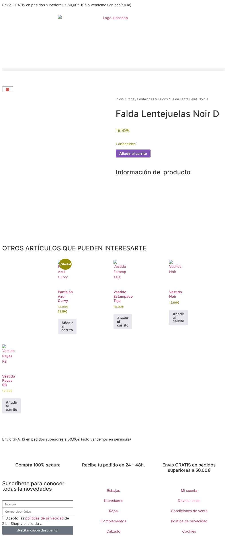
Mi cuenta (189, 490)
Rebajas (113, 490)
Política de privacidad (189, 521)
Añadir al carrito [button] (67, 326)
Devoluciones (189, 500)
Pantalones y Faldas (152, 99)
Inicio (120, 99)
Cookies (189, 531)
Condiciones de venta (189, 511)
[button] (113, 69)
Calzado (113, 531)
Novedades (113, 500)
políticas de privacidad (44, 518)
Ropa (130, 99)
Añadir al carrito (133, 153)
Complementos (113, 521)
